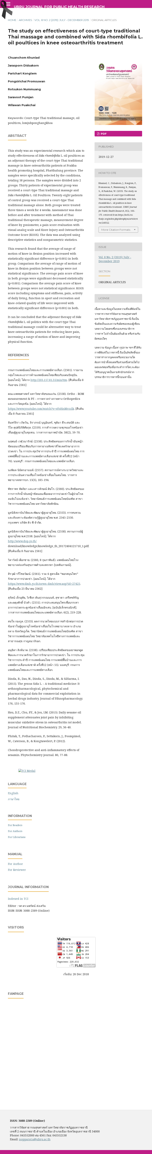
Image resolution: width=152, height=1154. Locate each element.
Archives (25, 20)
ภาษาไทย (13, 799)
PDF (103, 133)
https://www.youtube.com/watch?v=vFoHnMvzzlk (41, 408)
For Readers (15, 825)
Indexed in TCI (18, 899)
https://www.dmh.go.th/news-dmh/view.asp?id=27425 (44, 584)
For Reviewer (17, 870)
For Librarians (17, 837)
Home (12, 20)
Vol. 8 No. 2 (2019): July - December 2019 (61, 20)
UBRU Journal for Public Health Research (59, 7)
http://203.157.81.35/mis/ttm (48, 380)
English (13, 793)
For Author (15, 864)
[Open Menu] (8, 4)
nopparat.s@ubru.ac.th (34, 1139)
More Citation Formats (115, 229)
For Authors (15, 831)
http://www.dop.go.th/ (22, 541)
